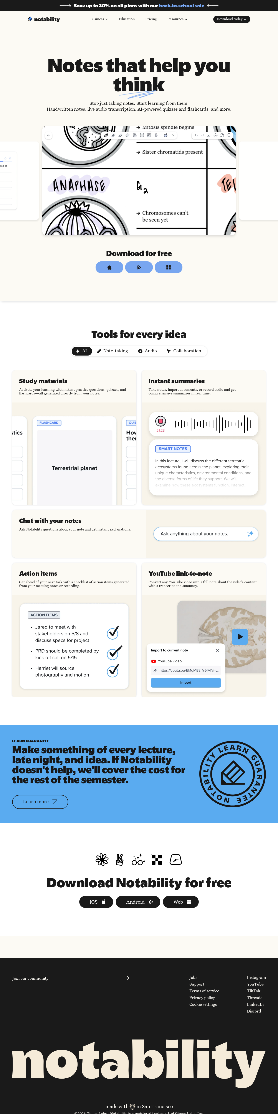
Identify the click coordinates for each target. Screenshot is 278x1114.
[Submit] (127, 981)
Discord (254, 1011)
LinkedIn (255, 1005)
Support (196, 984)
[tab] (82, 351)
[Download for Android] (139, 267)
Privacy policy (202, 998)
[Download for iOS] (109, 267)
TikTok (253, 991)
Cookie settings (203, 1005)
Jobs (193, 978)
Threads (254, 998)
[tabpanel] (139, 533)
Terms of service (204, 991)
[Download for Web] (168, 267)
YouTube (255, 984)
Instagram (256, 978)
